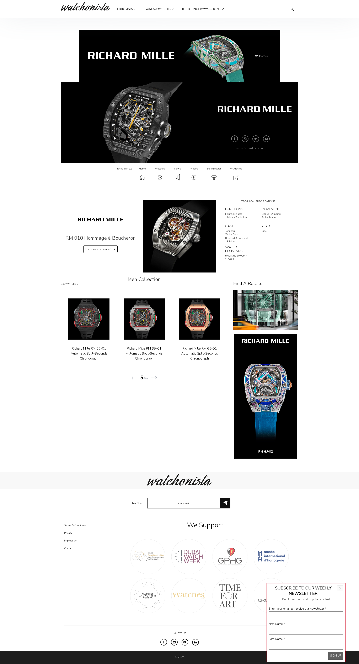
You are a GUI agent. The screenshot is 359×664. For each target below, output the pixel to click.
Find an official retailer (97, 249)
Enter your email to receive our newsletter (297, 609)
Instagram (245, 138)
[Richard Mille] (100, 219)
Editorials (125, 9)
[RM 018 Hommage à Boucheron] (179, 236)
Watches (160, 168)
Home (142, 168)
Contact (68, 548)
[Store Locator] (265, 310)
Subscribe (135, 503)
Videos (194, 168)
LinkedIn (195, 642)
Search (292, 9)
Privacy (68, 533)
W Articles (236, 168)
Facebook (234, 138)
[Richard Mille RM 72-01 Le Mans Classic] (166, 319)
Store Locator (214, 168)
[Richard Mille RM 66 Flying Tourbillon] (221, 319)
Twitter (255, 138)
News (177, 168)
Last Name (277, 639)
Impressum (70, 540)
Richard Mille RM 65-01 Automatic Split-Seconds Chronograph (110, 353)
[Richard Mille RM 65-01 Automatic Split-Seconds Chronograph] (110, 319)
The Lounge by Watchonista (203, 9)
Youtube (266, 138)
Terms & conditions (75, 525)
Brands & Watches (158, 9)
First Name (277, 624)
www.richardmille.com (250, 148)
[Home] (87, 6)
